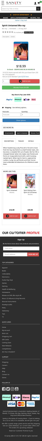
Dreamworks (9, 133)
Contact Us (5, 374)
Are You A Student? (8, 352)
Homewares (6, 292)
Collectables (6, 274)
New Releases (7, 346)
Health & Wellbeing (8, 289)
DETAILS (31, 141)
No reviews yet (19, 32)
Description (6, 37)
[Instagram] (13, 390)
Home (4, 327)
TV (3, 317)
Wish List (5, 333)
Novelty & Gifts (7, 305)
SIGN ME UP (33, 254)
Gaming (4, 286)
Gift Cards (5, 339)
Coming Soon (6, 343)
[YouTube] (17, 390)
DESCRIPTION (9, 141)
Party (4, 308)
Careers (4, 365)
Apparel (4, 268)
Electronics (5, 277)
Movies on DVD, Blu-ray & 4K (11, 295)
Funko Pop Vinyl (7, 280)
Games (4, 283)
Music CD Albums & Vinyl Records (13, 298)
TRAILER (21, 141)
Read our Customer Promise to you (21, 431)
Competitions (6, 349)
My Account (6, 330)
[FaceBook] (4, 390)
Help (3, 368)
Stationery (5, 311)
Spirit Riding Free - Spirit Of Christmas (30, 191)
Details (13, 37)
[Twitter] (8, 390)
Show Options (21, 120)
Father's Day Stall (21, 20)
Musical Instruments (9, 301)
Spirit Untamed (22, 133)
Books (5, 18)
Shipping (5, 362)
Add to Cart (25, 81)
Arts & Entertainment (19, 18)
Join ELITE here (23, 77)
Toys (3, 314)
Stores (4, 377)
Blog (3, 371)
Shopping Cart (7, 336)
